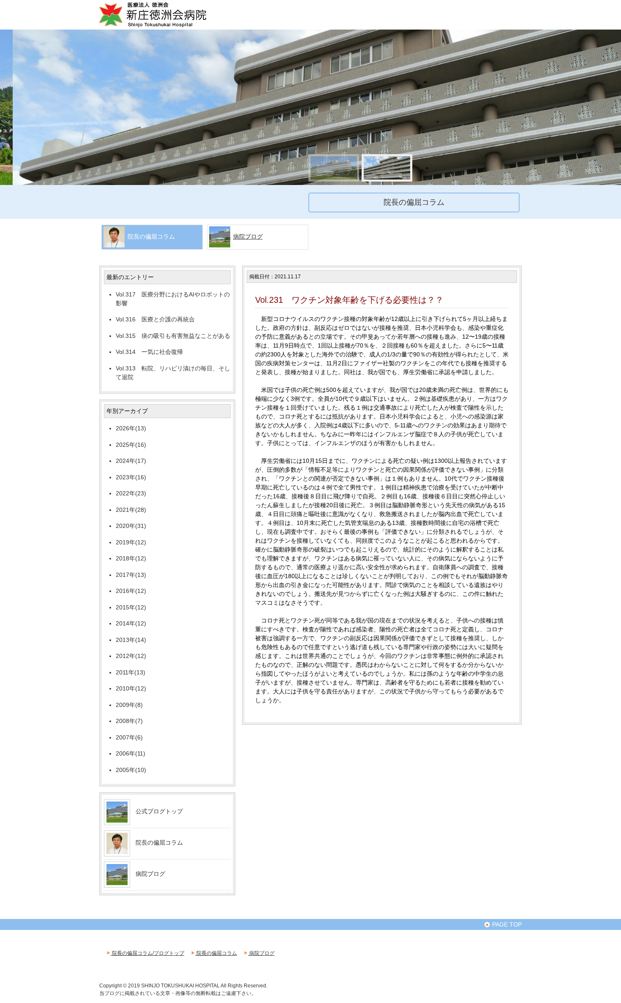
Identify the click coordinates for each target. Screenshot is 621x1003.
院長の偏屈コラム (159, 842)
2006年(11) (130, 753)
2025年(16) (131, 444)
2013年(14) (131, 639)
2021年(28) (131, 509)
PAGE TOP (506, 924)
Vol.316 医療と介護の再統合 (155, 319)
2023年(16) (131, 477)
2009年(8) (129, 704)
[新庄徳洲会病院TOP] (164, 26)
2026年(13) (131, 428)
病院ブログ (248, 236)
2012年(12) (131, 655)
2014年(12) (131, 623)
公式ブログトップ (159, 811)
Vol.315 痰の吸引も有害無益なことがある (173, 335)
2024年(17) (131, 460)
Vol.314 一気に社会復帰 (149, 351)
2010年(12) (131, 688)
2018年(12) (131, 558)
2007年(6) (129, 737)
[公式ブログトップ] (117, 819)
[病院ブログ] (117, 881)
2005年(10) (131, 770)
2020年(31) (131, 525)
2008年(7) (129, 721)
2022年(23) (131, 493)
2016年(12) (131, 590)
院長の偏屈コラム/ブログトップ (147, 953)
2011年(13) (130, 672)
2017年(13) (131, 574)
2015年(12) (131, 607)
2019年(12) (131, 542)
